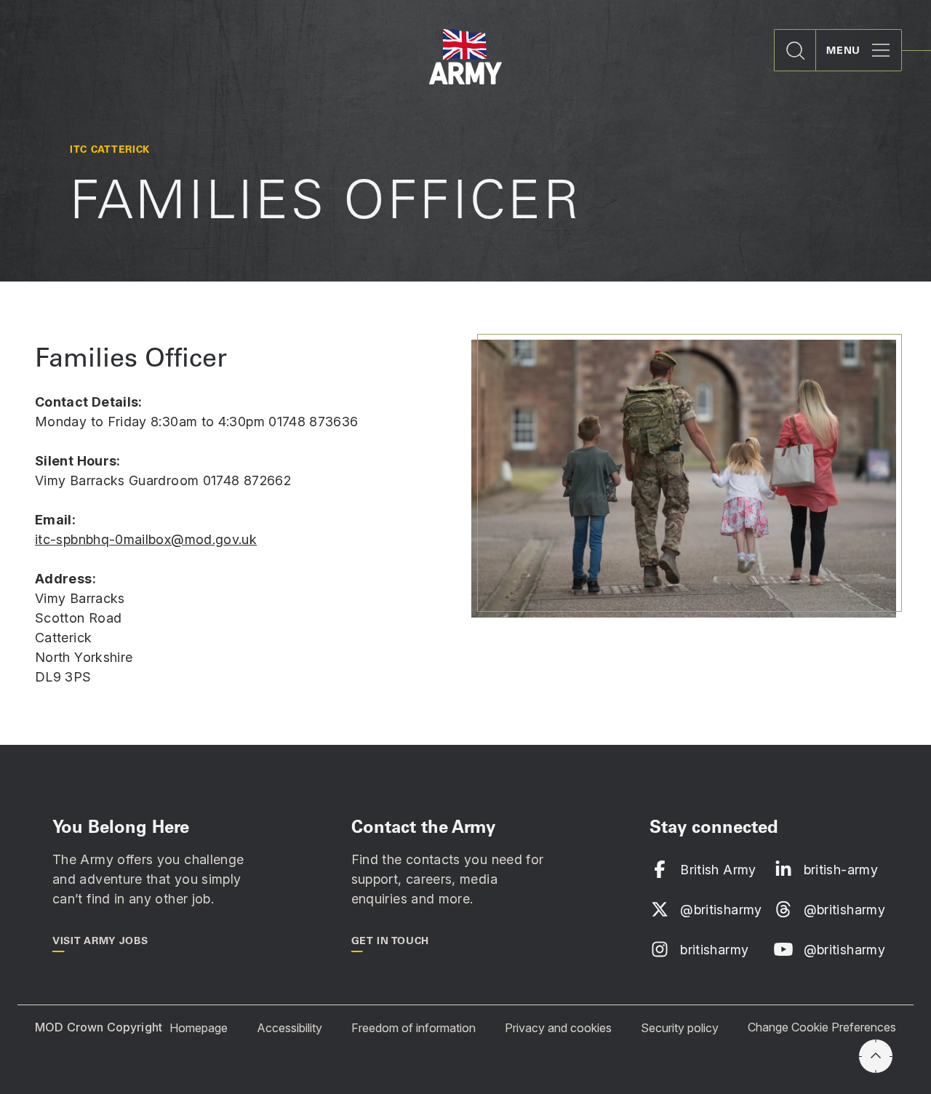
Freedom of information (413, 1027)
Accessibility (289, 1027)
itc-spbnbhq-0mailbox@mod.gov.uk (146, 539)
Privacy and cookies (558, 1027)
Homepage (198, 1027)
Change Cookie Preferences (822, 1027)
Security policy (680, 1027)
